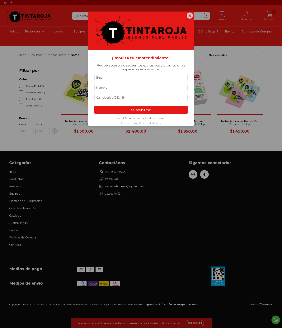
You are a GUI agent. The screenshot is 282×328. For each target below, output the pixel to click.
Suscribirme (141, 110)
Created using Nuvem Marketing (141, 123)
